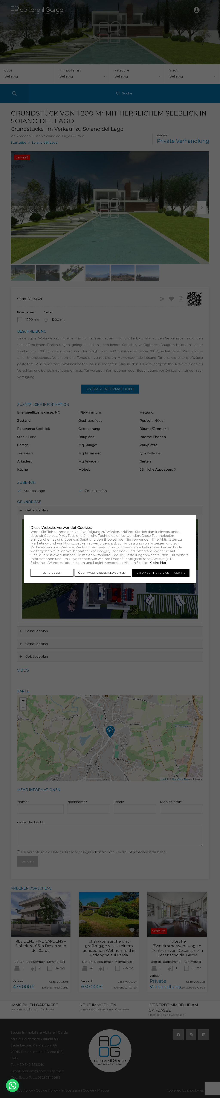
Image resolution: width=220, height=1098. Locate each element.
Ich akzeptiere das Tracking (161, 572)
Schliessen (52, 572)
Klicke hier (157, 562)
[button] (12, 1085)
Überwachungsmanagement (102, 572)
